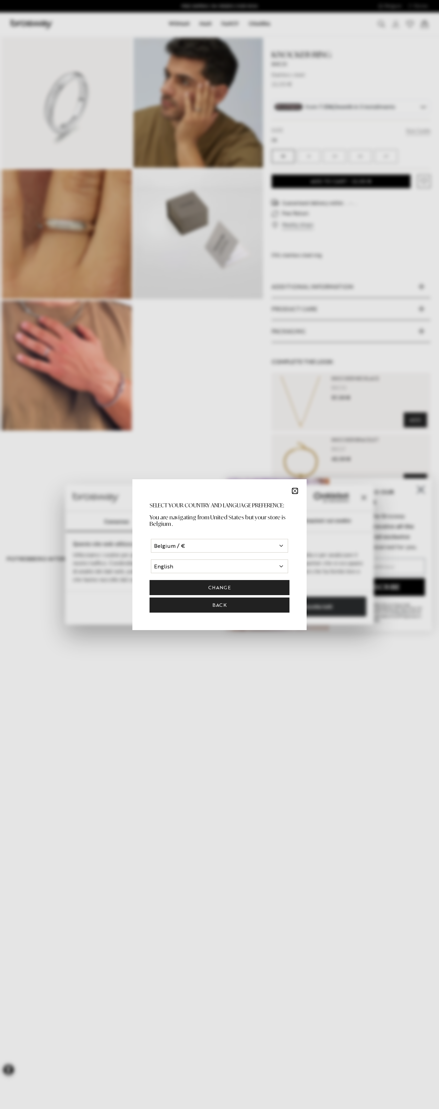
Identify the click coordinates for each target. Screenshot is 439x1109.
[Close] (295, 491)
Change (219, 587)
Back (219, 605)
